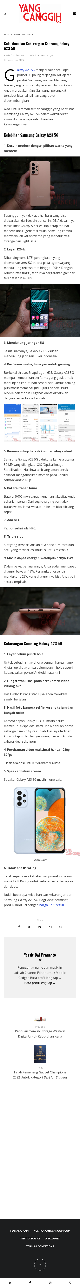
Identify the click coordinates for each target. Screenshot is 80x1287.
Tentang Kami (19, 1230)
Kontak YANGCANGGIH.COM (52, 1230)
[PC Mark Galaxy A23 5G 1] (48, 441)
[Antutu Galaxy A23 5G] (12, 441)
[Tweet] (29, 926)
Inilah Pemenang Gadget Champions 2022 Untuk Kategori (40, 1072)
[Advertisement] (40, 1163)
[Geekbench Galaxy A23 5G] (66, 441)
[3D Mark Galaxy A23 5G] (30, 441)
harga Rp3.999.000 (52, 905)
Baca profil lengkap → (40, 983)
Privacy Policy (30, 1238)
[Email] (50, 926)
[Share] (19, 926)
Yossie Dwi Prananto (15, 55)
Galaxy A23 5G (26, 70)
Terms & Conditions (40, 1246)
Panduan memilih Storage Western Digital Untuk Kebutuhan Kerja (40, 1031)
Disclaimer (52, 1238)
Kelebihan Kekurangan (42, 55)
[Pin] (39, 926)
